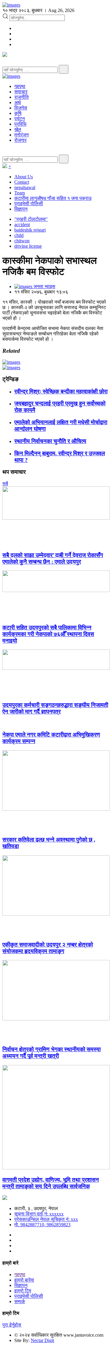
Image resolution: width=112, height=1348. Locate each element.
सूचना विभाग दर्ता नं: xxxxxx (39, 1213)
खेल (17, 129)
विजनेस (20, 107)
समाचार (20, 91)
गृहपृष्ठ (19, 86)
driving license (28, 246)
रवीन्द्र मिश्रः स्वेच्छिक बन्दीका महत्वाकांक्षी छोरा (61, 391)
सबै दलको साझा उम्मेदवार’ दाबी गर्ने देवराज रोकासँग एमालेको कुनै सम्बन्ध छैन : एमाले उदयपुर (52, 558)
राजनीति (21, 97)
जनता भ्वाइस (43, 286)
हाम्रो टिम (22, 1290)
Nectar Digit (42, 1340)
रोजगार (20, 140)
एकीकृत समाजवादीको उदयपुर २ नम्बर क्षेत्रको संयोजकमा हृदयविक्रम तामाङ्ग (47, 947)
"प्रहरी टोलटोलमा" (31, 219)
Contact (21, 182)
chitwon (22, 240)
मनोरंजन (21, 134)
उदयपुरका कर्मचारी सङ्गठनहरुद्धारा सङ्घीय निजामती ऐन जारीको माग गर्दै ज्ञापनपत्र (55, 708)
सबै (5, 483)
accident (22, 224)
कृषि (18, 113)
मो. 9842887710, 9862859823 (42, 1224)
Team (19, 192)
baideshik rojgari (30, 229)
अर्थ (17, 102)
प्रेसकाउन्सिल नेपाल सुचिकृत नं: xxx (46, 1219)
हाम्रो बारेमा (24, 1279)
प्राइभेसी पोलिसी (28, 203)
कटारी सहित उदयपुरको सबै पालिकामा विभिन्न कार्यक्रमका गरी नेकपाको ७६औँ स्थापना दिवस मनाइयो (48, 634)
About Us (23, 176)
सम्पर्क (19, 1301)
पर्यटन (19, 118)
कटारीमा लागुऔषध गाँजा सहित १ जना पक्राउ (52, 198)
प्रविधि (20, 124)
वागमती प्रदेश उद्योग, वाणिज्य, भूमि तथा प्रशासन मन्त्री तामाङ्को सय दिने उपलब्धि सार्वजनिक (50, 1183)
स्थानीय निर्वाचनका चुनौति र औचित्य (50, 441)
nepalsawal (24, 187)
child (19, 235)
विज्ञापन (20, 209)
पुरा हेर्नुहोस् (11, 1324)
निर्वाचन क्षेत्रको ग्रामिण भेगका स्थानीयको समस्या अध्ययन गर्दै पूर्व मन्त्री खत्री (51, 1052)
